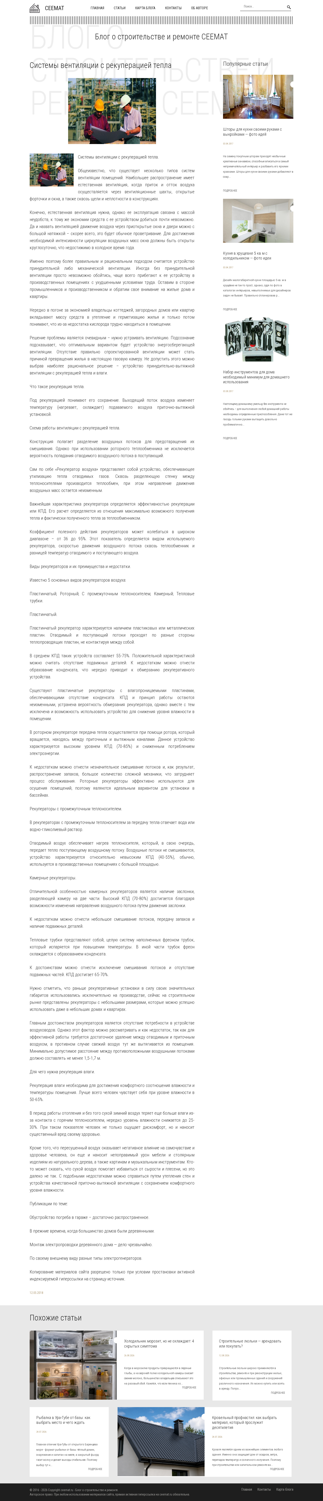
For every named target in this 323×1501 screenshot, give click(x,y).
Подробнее (230, 190)
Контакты (173, 8)
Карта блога (145, 8)
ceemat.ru (67, 1490)
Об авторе (199, 8)
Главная (97, 8)
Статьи (119, 8)
